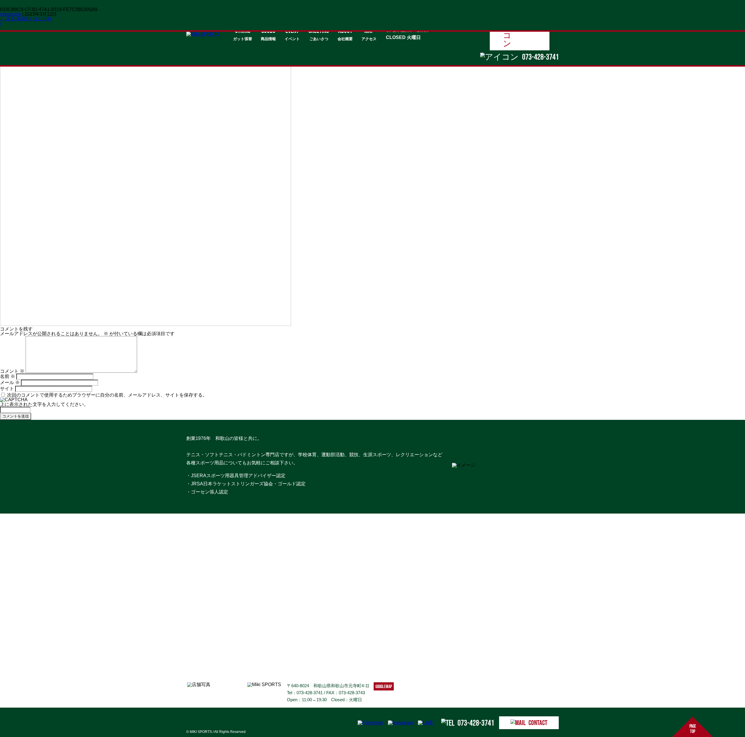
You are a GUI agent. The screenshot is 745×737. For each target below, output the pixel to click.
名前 (7, 376)
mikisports (10, 14)
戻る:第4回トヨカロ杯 (26, 18)
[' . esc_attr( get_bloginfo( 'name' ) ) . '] (203, 33)
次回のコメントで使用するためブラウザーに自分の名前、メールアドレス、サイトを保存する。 (107, 395)
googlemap (383, 686)
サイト (7, 388)
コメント (12, 371)
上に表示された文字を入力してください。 (44, 404)
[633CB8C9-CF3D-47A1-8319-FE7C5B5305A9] (145, 324)
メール (10, 382)
